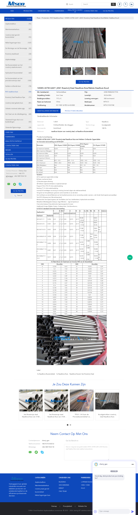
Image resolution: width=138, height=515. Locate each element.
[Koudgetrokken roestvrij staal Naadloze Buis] (107, 401)
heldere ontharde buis (18, 86)
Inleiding (62, 482)
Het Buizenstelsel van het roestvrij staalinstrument (18, 66)
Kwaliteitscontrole (75, 11)
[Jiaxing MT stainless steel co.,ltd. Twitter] (125, 4)
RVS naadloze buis (18, 92)
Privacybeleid (67, 506)
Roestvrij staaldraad (18, 54)
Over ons (9, 132)
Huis (12, 11)
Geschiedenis (64, 485)
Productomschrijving (74, 111)
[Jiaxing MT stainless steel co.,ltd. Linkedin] (131, 4)
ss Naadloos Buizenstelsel (46, 374)
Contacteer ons (91, 11)
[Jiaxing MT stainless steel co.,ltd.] (8, 184)
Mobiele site (82, 506)
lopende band (86, 482)
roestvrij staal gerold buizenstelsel (18, 36)
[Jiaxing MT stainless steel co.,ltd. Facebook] (120, 4)
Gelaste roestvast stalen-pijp (18, 108)
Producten (28, 11)
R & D (83, 488)
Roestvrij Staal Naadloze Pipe (18, 97)
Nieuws (8, 150)
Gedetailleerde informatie (47, 111)
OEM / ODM (85, 485)
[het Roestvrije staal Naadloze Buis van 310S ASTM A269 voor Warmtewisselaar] (31, 401)
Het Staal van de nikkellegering (18, 114)
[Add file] (95, 511)
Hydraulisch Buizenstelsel (18, 73)
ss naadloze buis (62, 374)
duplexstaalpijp (18, 59)
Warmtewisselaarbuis (18, 29)
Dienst (61, 488)
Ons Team (63, 491)
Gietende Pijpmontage (18, 127)
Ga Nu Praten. (108, 11)
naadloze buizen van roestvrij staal (82, 374)
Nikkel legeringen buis (18, 43)
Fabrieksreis (59, 11)
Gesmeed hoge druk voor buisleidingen (18, 121)
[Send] (132, 511)
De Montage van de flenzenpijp (18, 48)
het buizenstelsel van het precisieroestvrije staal (18, 79)
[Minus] (132, 464)
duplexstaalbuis (18, 24)
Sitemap (54, 506)
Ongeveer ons (43, 11)
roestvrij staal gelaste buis (18, 103)
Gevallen (9, 154)
